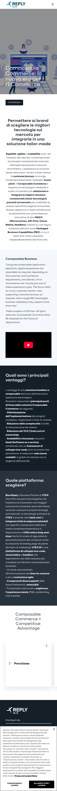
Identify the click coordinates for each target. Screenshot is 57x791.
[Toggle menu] (52, 4)
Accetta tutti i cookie (42, 784)
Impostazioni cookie (14, 784)
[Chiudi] (54, 729)
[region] (28, 758)
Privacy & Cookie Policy (26, 776)
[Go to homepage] (19, 4)
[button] (14, 102)
